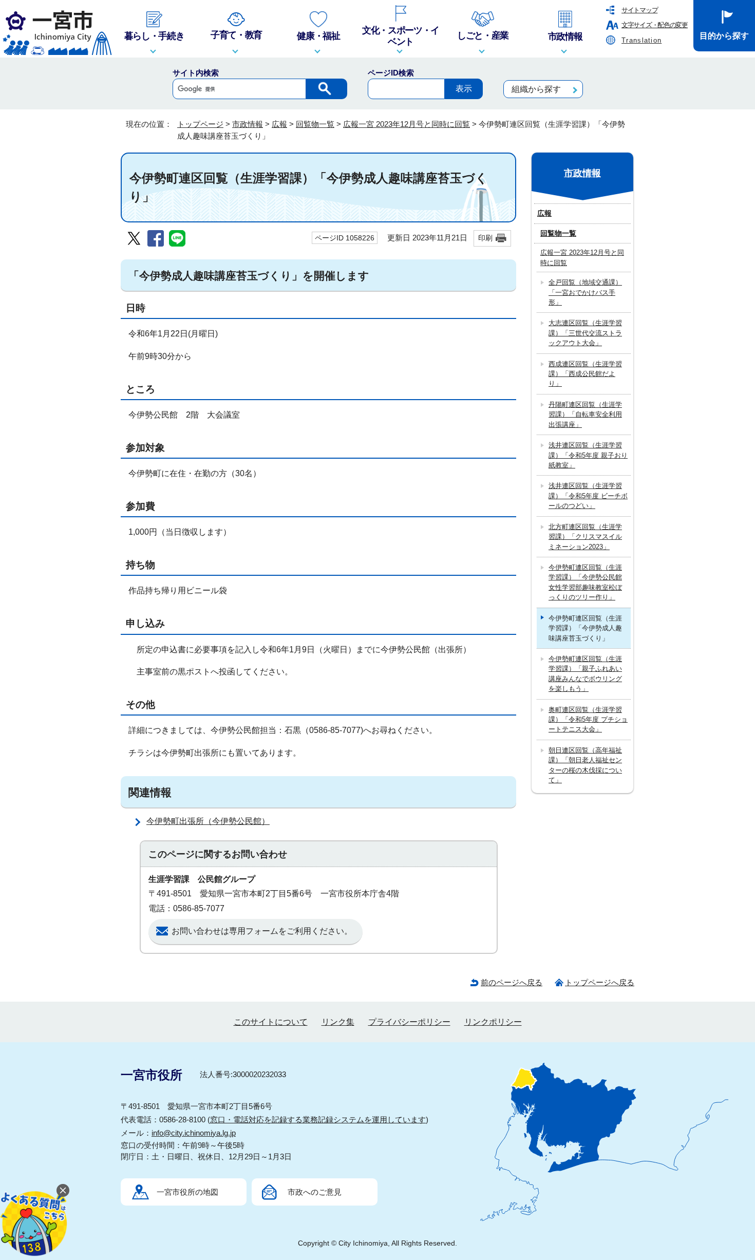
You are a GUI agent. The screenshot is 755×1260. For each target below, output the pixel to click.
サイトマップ (639, 10)
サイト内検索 (196, 72)
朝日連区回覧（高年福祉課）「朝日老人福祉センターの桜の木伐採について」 (585, 765)
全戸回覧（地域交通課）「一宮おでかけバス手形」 (585, 292)
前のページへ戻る (511, 982)
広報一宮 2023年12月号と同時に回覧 (406, 124)
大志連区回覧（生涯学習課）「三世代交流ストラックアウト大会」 (585, 333)
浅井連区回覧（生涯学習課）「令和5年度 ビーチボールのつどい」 (588, 496)
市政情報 (247, 124)
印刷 (485, 238)
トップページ (200, 124)
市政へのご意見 (315, 1192)
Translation (641, 40)
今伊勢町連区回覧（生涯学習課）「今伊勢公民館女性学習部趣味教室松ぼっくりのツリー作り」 (585, 582)
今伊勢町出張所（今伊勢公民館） (208, 821)
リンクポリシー (493, 1022)
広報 (279, 124)
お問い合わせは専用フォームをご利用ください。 (262, 931)
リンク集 (338, 1022)
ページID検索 (391, 72)
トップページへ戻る (599, 982)
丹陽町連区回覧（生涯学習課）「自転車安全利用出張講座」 (585, 414)
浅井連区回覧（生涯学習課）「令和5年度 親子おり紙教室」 (588, 455)
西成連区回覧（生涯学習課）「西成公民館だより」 (585, 374)
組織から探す (536, 89)
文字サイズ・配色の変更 (654, 25)
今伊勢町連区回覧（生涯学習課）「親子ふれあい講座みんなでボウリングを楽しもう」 (585, 673)
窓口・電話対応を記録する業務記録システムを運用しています (318, 1119)
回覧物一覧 (315, 124)
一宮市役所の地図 (187, 1192)
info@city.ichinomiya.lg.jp (194, 1133)
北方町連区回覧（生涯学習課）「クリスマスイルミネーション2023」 (585, 537)
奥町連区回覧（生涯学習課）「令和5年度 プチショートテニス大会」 (588, 720)
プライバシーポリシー (409, 1022)
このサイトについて (271, 1022)
